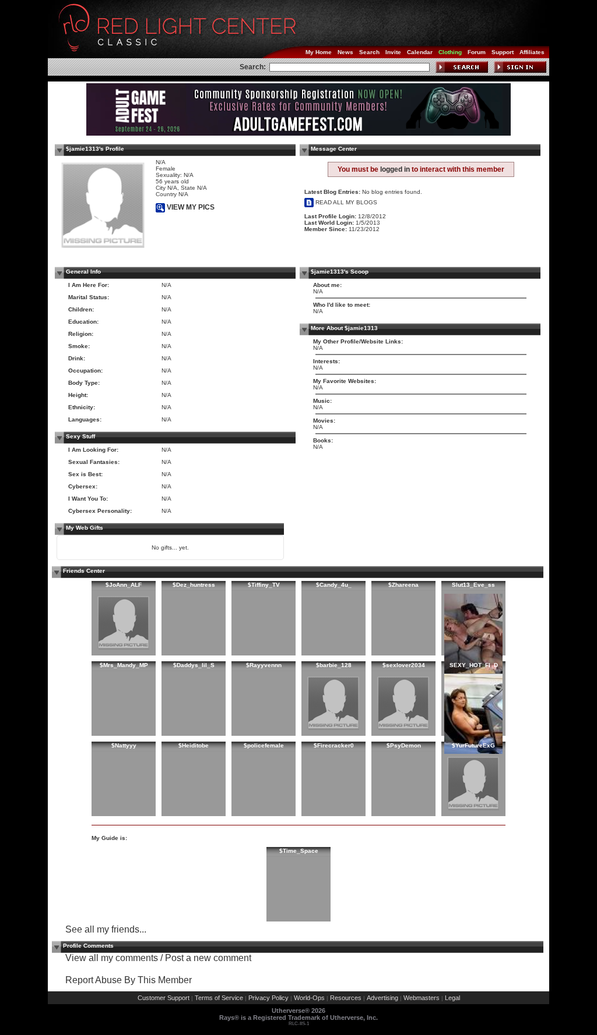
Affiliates (532, 52)
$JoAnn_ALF (124, 585)
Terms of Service (219, 997)
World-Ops (309, 997)
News (345, 52)
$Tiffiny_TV (264, 585)
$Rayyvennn (264, 665)
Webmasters (421, 997)
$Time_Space (298, 851)
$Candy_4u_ (334, 585)
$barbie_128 (334, 665)
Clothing (450, 52)
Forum (477, 52)
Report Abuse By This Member (128, 980)
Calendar (420, 52)
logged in (395, 169)
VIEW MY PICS (190, 207)
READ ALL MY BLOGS (345, 202)
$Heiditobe (193, 745)
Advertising (382, 997)
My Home (318, 52)
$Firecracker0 (334, 745)
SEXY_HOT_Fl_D (473, 665)
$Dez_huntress (194, 585)
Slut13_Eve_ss (473, 585)
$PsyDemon (404, 745)
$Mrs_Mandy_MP (124, 665)
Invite (393, 52)
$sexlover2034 (403, 665)
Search (369, 52)
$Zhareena (403, 585)
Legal (452, 997)
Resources (345, 997)
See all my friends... (105, 929)
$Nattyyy (123, 745)
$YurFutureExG (473, 745)
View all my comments (111, 958)
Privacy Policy (268, 997)
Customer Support (163, 997)
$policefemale (264, 745)
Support (502, 52)
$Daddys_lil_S (194, 665)
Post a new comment (208, 958)
